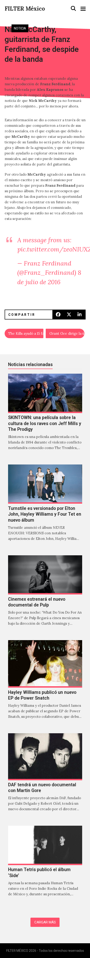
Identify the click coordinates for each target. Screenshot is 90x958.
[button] (73, 8)
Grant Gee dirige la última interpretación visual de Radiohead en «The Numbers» (66, 333)
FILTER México (25, 8)
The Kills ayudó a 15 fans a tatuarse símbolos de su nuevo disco (25, 333)
